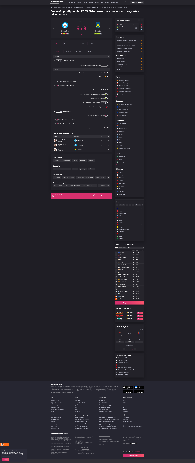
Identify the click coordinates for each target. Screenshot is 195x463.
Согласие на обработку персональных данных (132, 427)
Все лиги (53, 411)
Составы (78, 51)
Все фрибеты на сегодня (81, 426)
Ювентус (121, 145)
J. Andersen (65, 60)
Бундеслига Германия (56, 406)
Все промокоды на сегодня (81, 425)
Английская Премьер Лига (57, 402)
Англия (120, 180)
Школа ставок (114, 2)
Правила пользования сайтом (130, 425)
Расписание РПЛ (122, 358)
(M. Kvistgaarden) (87, 102)
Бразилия (121, 191)
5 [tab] (132, 349)
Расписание (66, 160)
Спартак (121, 153)
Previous (139, 20)
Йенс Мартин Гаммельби (89, 185)
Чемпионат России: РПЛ (123, 51)
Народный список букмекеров (106, 421)
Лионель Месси (55, 419)
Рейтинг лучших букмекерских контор (109, 419)
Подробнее (129, 345)
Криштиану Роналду (56, 417)
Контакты (125, 419)
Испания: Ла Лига (124, 80)
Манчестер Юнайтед (124, 148)
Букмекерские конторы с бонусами (108, 426)
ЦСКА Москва (120, 58)
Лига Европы (102, 400)
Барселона (122, 126)
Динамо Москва (121, 61)
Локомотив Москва (122, 64)
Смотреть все (119, 97)
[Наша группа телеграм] (124, 452)
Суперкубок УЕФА (103, 409)
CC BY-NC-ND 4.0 (126, 443)
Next (142, 20)
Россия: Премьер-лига (124, 83)
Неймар (53, 421)
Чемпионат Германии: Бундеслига (126, 45)
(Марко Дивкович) (100, 98)
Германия (120, 186)
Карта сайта (101, 444)
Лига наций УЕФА (123, 109)
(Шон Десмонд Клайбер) (87, 65)
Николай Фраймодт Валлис (106, 185)
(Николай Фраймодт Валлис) (97, 94)
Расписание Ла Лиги (123, 365)
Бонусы (86, 2)
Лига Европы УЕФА (123, 107)
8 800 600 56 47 (85, 449)
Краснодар (122, 162)
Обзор (57, 51)
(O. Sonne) (71, 60)
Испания (121, 177)
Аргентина (121, 194)
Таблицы (91, 160)
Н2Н (83, 44)
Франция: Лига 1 (122, 94)
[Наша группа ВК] (127, 452)
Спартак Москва (121, 67)
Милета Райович (96, 102)
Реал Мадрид (122, 123)
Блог (102, 2)
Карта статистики (127, 421)
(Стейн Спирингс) (100, 115)
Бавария (121, 134)
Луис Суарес (54, 426)
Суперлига (57, 177)
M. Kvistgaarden (89, 128)
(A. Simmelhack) (62, 123)
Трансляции (104, 44)
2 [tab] (128, 349)
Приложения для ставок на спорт (107, 417)
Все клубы (77, 411)
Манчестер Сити (123, 128)
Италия (120, 189)
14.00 (138, 342)
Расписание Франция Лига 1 (125, 370)
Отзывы (107, 2)
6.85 (129, 342)
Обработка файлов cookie (129, 423)
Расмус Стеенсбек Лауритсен (97, 107)
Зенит (118, 69)
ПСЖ (120, 137)
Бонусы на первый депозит (82, 419)
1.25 (120, 342)
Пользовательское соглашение (106, 439)
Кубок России (102, 404)
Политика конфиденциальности (106, 443)
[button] (129, 209)
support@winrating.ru (79, 451)
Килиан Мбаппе (55, 423)
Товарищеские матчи (104, 407)
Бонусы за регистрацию (81, 423)
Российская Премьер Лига (57, 409)
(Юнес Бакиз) (61, 85)
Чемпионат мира (122, 112)
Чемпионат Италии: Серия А (124, 48)
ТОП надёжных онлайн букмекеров (108, 425)
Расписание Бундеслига (124, 367)
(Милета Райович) (100, 73)
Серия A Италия (55, 400)
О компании (126, 417)
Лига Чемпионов (103, 402)
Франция (120, 175)
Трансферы (83, 160)
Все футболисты (55, 428)
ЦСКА (120, 159)
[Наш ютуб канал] (129, 452)
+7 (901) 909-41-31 (84, 447)
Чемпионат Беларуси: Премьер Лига (126, 40)
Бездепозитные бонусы (81, 421)
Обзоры (91, 2)
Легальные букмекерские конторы (107, 423)
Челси (120, 140)
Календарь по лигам (123, 372)
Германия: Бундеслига (124, 91)
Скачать (97, 2)
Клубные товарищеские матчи (85, 177)
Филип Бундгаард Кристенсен (87, 73)
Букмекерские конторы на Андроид (108, 428)
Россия (120, 172)
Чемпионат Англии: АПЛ (123, 43)
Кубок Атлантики (100, 177)
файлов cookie (6, 456)
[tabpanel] (129, 337)
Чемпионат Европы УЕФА (125, 104)
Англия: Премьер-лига (124, 88)
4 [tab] (131, 349)
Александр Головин (56, 425)
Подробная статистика (129, 303)
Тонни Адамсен (67, 81)
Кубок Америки (122, 115)
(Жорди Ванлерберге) (99, 128)
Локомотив (122, 156)
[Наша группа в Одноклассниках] (132, 452)
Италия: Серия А (122, 85)
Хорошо (6, 459)
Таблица (93, 44)
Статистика (72, 2)
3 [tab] (129, 349)
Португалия (121, 183)
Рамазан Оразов (70, 85)
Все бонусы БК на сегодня (81, 428)
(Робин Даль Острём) (63, 119)
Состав (75, 160)
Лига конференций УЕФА (105, 406)
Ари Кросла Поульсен (72, 123)
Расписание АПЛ (122, 360)
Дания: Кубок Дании (68, 177)
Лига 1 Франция (55, 407)
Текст (89, 51)
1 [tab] (126, 349)
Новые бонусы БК (79, 417)
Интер (120, 142)
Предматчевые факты (70, 44)
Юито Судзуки (97, 65)
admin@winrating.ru (90, 453)
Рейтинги (79, 2)
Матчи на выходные (123, 374)
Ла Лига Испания (55, 404)
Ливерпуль (122, 131)
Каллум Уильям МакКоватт (73, 185)
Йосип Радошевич (85, 94)
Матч (57, 44)
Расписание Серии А (123, 362)
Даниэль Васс (96, 90)
